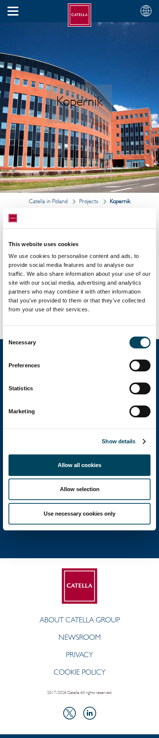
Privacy (79, 654)
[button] (13, 11)
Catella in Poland (48, 201)
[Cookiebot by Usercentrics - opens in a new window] (118, 218)
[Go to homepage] (79, 15)
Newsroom (79, 637)
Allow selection (79, 489)
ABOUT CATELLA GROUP (80, 619)
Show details (118, 441)
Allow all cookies (79, 465)
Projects (88, 201)
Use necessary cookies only (79, 513)
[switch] (139, 365)
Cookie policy (80, 672)
